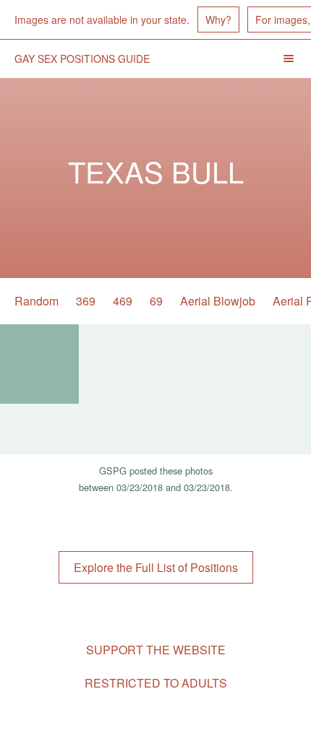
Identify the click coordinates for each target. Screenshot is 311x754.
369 (85, 300)
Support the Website (156, 649)
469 (122, 300)
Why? (218, 19)
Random (36, 300)
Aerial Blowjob (217, 300)
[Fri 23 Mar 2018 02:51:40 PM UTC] (39, 364)
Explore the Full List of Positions (156, 567)
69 (156, 300)
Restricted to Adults (156, 683)
